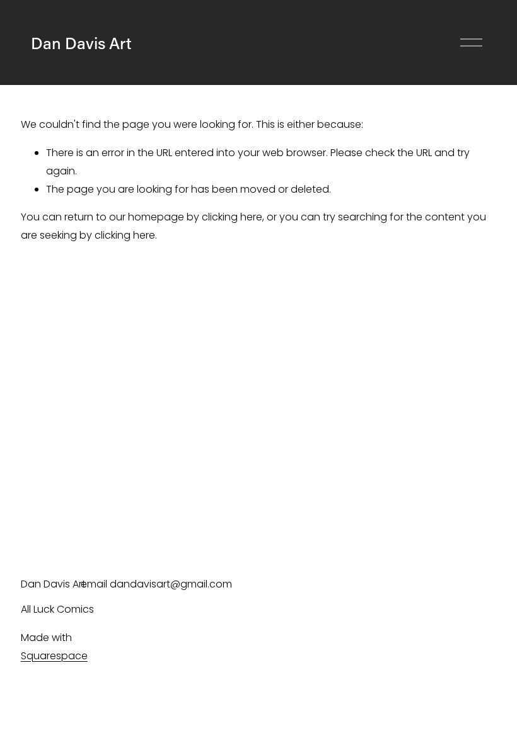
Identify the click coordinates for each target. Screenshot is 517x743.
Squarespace (54, 656)
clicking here (232, 217)
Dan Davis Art (81, 43)
